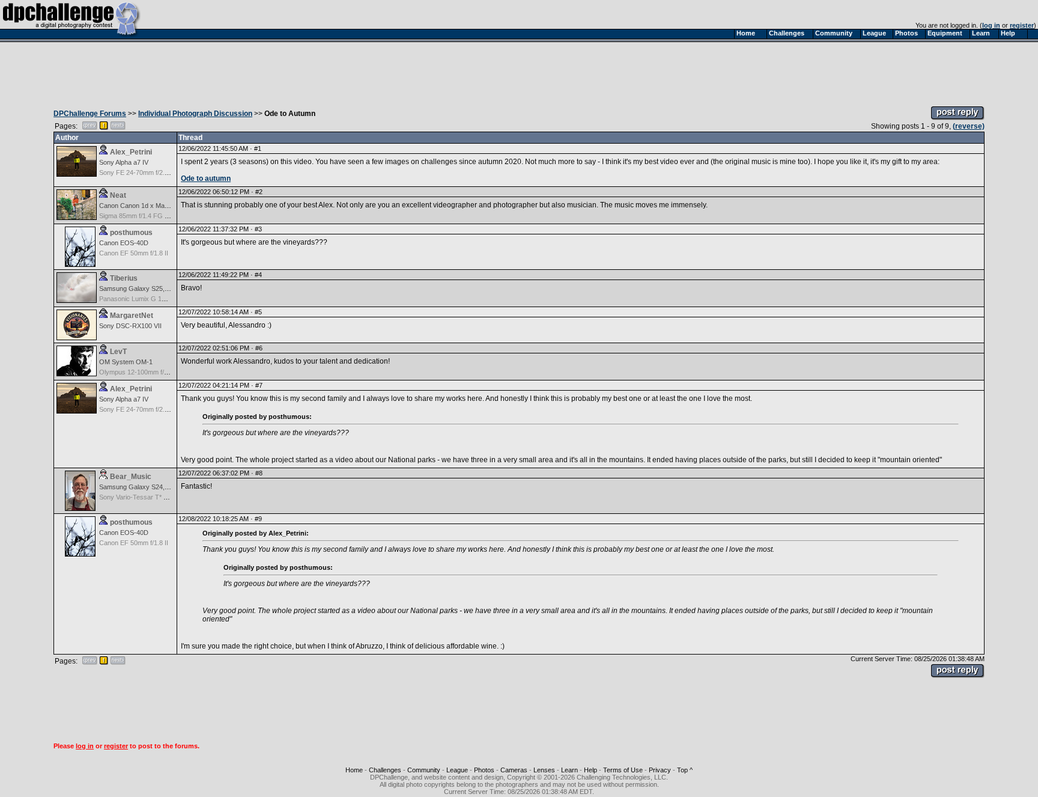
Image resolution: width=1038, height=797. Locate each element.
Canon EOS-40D (123, 242)
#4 (258, 274)
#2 (259, 191)
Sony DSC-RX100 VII (130, 325)
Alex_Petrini (131, 152)
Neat (118, 195)
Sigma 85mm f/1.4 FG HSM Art (144, 215)
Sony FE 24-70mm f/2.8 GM (140, 172)
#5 (258, 312)
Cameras (513, 770)
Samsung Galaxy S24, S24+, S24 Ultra (155, 486)
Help (590, 770)
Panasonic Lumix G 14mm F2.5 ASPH (154, 298)
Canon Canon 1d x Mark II (137, 205)
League (457, 770)
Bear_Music (130, 476)
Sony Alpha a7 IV (123, 162)
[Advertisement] (519, 71)
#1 (257, 148)
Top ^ (685, 770)
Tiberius (124, 278)
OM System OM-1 (126, 361)
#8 (259, 473)
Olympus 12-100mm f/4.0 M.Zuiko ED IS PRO (166, 372)
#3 (258, 229)
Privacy (660, 770)
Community (423, 770)
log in (991, 25)
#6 (259, 348)
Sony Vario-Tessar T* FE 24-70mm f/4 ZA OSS (167, 497)
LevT (118, 351)
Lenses (544, 770)
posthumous (131, 232)
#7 (259, 385)
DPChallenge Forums (89, 113)
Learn (569, 770)
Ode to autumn (206, 178)
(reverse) (969, 126)
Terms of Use (623, 770)
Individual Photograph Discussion (195, 113)
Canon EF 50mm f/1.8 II (133, 253)
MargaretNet (131, 315)
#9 (258, 518)
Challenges (385, 770)
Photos (484, 770)
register (1022, 25)
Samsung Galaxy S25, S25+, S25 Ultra (155, 288)
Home (354, 770)
